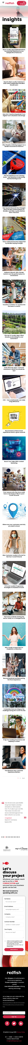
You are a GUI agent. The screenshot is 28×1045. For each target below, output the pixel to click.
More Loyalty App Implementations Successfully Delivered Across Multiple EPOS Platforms (14, 51)
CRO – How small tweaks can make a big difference (14, 400)
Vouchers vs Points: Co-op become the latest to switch (14, 305)
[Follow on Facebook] (7, 1023)
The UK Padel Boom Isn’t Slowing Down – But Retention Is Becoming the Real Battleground (14, 177)
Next (23, 778)
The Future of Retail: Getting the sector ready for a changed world (14, 617)
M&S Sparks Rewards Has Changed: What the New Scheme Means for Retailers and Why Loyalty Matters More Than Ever (14, 210)
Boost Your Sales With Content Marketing (14, 462)
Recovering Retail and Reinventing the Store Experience (14, 679)
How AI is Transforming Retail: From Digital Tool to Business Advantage (14, 115)
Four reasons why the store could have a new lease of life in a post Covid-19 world (14, 493)
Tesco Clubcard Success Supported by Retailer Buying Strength (14, 242)
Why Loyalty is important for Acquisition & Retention (14, 648)
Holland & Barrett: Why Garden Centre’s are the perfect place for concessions (14, 274)
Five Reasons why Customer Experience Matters (14, 771)
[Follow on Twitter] (14, 1023)
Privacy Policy (10, 946)
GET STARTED (22, 3)
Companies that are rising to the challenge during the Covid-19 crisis (14, 709)
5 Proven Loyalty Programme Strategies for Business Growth (14, 586)
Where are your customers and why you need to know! (14, 525)
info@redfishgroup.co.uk (14, 1041)
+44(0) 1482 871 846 (12, 1039)
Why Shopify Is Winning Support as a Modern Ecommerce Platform (14, 145)
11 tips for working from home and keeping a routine (14, 740)
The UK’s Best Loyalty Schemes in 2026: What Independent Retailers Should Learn (14, 83)
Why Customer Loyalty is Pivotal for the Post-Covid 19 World (14, 556)
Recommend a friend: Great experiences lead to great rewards (14, 431)
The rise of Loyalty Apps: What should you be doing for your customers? (14, 337)
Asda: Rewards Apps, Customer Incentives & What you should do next (14, 369)
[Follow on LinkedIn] (21, 1023)
